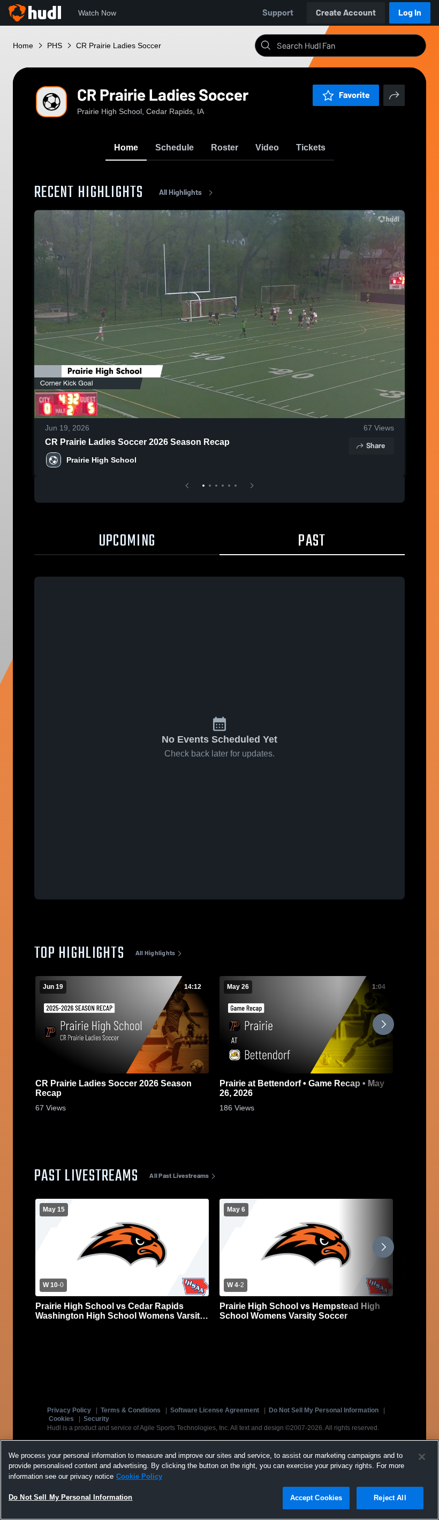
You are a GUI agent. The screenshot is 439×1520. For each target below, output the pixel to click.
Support (277, 12)
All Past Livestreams (179, 1175)
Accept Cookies (316, 1498)
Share (375, 446)
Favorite (354, 95)
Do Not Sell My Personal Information (324, 1410)
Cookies (61, 1419)
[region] (219, 1480)
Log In (409, 12)
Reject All (390, 1498)
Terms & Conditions (131, 1410)
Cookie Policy (139, 1476)
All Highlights (180, 192)
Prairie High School (101, 460)
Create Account (346, 12)
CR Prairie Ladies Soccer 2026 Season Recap (137, 442)
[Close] (422, 1457)
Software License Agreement (214, 1410)
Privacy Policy (69, 1410)
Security (96, 1419)
